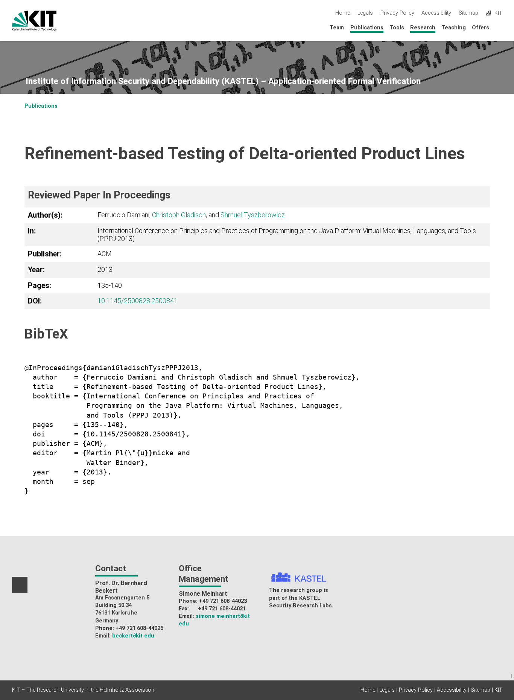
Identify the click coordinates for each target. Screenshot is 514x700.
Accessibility (436, 13)
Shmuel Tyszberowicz (253, 215)
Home (342, 13)
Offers (480, 27)
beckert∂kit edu (133, 636)
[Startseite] (500, 27)
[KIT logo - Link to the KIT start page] (34, 21)
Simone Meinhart (203, 593)
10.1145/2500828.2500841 (137, 301)
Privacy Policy (397, 13)
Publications (366, 27)
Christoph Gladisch (179, 215)
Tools (396, 27)
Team (337, 27)
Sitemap (468, 13)
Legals (365, 13)
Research (422, 27)
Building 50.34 (113, 605)
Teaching (453, 27)
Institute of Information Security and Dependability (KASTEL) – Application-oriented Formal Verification (223, 81)
